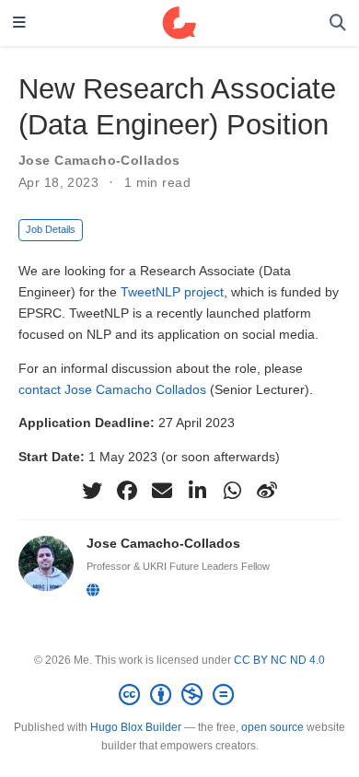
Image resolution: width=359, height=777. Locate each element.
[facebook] (127, 490)
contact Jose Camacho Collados (112, 389)
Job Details (50, 229)
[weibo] (267, 490)
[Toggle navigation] (19, 23)
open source (272, 727)
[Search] (338, 23)
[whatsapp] (232, 490)
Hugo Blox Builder (135, 727)
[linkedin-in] (197, 490)
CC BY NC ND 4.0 (279, 660)
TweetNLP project (172, 291)
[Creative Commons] (180, 695)
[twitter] (92, 490)
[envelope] (162, 490)
